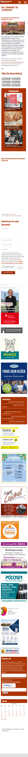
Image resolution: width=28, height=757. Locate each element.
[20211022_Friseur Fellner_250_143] (10, 606)
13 (16, 712)
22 (24, 713)
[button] (6, 79)
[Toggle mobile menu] (20, 2)
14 (20, 712)
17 (5, 713)
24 (5, 715)
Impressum (17, 729)
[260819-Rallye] (14, 130)
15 (24, 712)
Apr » (6, 719)
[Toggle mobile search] (25, 2)
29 (24, 715)
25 (9, 715)
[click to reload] (9, 685)
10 (5, 712)
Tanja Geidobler (6, 214)
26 (12, 715)
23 (1, 715)
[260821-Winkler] (13, 93)
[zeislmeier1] (10, 648)
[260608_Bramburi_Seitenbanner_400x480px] (14, 453)
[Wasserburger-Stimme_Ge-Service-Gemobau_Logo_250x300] (10, 428)
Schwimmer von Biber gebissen (16, 402)
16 (1, 713)
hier (24, 670)
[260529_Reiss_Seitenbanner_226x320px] (10, 620)
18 (9, 713)
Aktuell (11, 215)
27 (16, 715)
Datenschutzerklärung (15, 678)
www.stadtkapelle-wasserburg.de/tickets (11, 62)
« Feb (2, 719)
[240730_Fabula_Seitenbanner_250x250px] (10, 522)
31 (5, 717)
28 (20, 715)
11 (9, 712)
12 (12, 712)
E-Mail (4, 672)
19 (12, 713)
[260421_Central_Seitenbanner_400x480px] (14, 487)
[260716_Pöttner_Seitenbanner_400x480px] (14, 572)
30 (1, 717)
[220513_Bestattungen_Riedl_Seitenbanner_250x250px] (14, 543)
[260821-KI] (13, 112)
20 (16, 713)
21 (20, 713)
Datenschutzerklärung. (16, 259)
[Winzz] (10, 337)
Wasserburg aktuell (17, 215)
